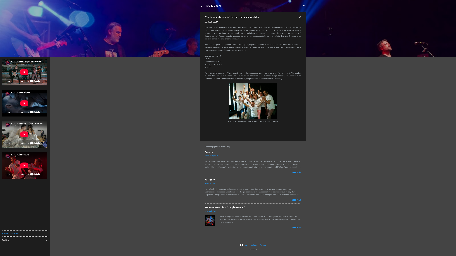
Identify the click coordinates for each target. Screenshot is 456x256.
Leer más (296, 172)
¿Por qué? (210, 179)
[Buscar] (304, 6)
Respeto (209, 152)
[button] (299, 17)
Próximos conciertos (10, 233)
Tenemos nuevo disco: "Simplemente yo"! (225, 207)
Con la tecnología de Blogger (254, 245)
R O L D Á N (213, 5)
